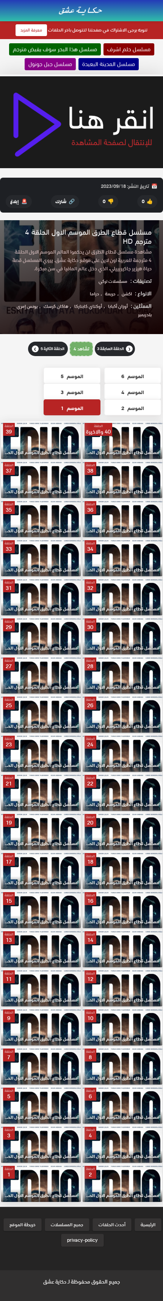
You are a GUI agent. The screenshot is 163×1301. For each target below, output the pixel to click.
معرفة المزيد (31, 30)
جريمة (110, 293)
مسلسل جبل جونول (50, 64)
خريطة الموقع (22, 1224)
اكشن (127, 293)
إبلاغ (18, 201)
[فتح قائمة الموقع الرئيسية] (157, 4)
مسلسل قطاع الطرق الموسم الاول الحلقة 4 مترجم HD (88, 237)
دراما (94, 293)
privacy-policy (82, 1240)
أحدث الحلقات (112, 1224)
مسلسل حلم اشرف (128, 49)
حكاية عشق (54, 1282)
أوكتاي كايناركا (88, 306)
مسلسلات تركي (113, 281)
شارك (65, 201)
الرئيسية (148, 1224)
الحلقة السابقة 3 (114, 348)
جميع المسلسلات (67, 1224)
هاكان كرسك (56, 306)
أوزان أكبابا (118, 306)
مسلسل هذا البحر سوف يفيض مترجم (55, 49)
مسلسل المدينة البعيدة (108, 64)
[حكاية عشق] (81, 10)
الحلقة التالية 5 (49, 348)
